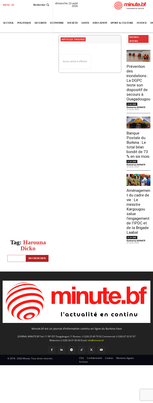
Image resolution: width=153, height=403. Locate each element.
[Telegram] (71, 349)
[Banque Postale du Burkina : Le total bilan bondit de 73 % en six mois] (138, 122)
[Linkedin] (61, 349)
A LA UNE (132, 104)
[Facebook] (51, 349)
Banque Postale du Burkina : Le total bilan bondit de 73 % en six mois (138, 145)
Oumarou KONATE (136, 107)
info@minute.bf (96, 340)
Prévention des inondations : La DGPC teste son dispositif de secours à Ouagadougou (138, 82)
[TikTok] (81, 349)
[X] (91, 349)
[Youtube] (101, 349)
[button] (41, 4)
